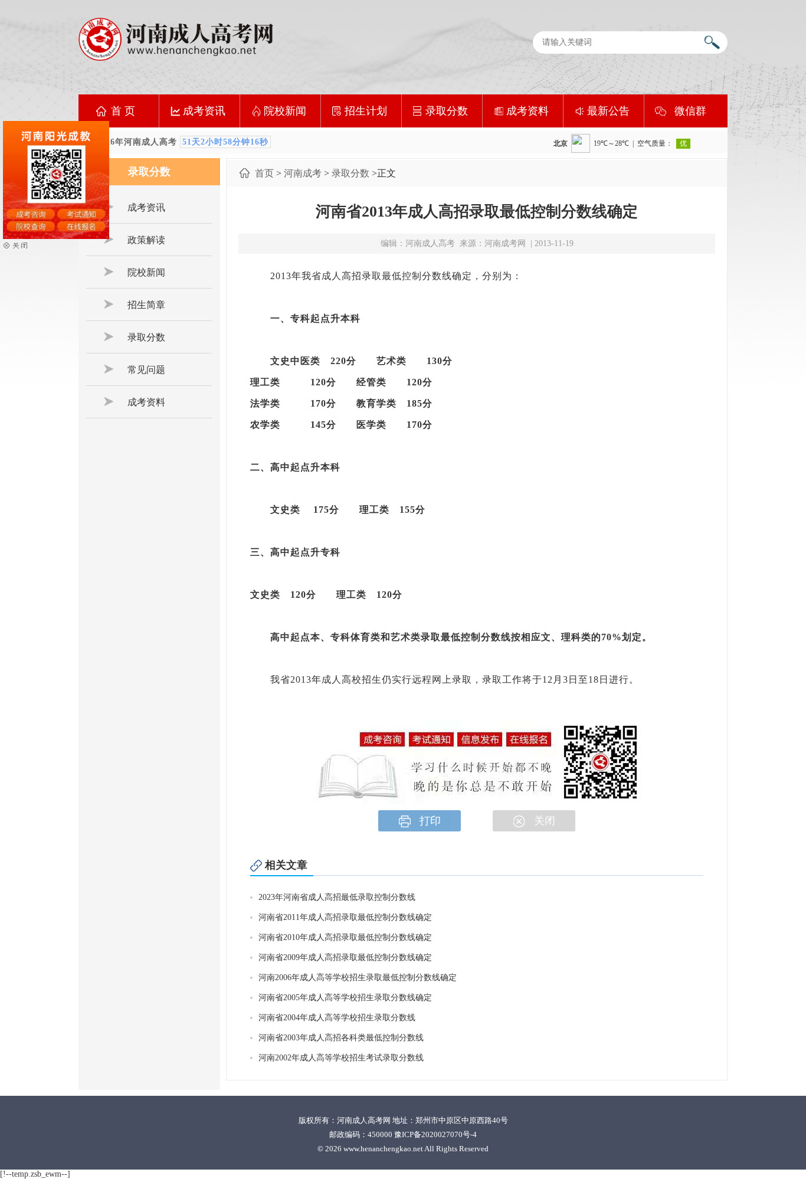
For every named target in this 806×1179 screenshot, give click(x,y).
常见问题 (146, 370)
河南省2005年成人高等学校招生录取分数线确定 (345, 997)
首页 (264, 173)
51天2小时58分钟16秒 (225, 141)
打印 (430, 821)
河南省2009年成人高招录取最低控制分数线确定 (345, 957)
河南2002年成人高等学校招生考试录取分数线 (341, 1057)
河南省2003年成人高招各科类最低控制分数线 (341, 1037)
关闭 (544, 821)
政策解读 (146, 240)
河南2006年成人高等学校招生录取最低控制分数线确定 (357, 977)
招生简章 (146, 305)
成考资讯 (204, 111)
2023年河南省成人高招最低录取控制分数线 (336, 897)
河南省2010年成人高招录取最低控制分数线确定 (345, 937)
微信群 (690, 111)
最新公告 (608, 111)
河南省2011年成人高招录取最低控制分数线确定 (345, 917)
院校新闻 (285, 111)
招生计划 (366, 111)
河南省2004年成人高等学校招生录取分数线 (336, 1017)
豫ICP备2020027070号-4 (435, 1134)
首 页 (123, 111)
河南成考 (303, 173)
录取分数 (446, 111)
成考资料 (527, 111)
